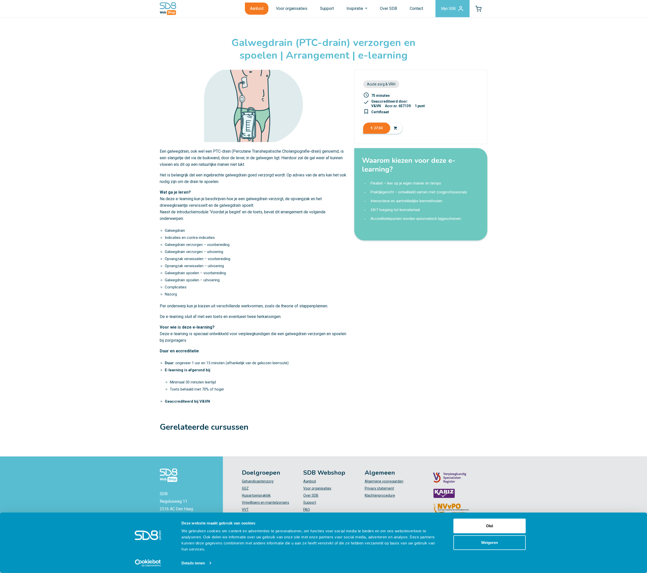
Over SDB (388, 8)
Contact (416, 8)
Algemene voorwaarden (384, 481)
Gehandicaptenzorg (257, 481)
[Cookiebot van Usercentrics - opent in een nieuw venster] (148, 563)
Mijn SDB (448, 8)
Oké (489, 526)
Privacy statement (379, 488)
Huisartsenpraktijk (256, 495)
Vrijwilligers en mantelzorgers (265, 502)
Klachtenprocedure (380, 495)
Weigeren (489, 542)
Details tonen (193, 563)
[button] (478, 8)
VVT (245, 510)
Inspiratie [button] (355, 8)
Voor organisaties (291, 8)
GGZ (245, 488)
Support (327, 8)
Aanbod (256, 8)
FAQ (306, 510)
